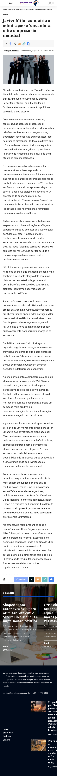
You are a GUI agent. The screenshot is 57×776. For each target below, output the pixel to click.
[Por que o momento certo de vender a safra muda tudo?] (38, 745)
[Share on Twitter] (15, 43)
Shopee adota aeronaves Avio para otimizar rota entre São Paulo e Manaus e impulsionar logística (20, 613)
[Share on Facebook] (10, 43)
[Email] (19, 43)
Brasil (5, 14)
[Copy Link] (24, 43)
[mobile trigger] (5, 3)
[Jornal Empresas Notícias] (28, 3)
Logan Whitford (12, 51)
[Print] (28, 43)
